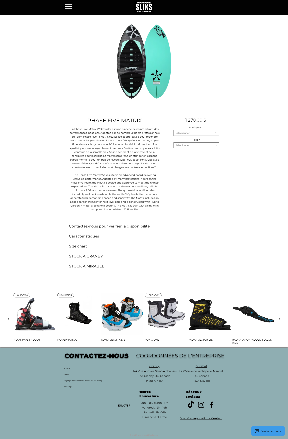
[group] (144, 319)
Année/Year (196, 127)
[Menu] (69, 6)
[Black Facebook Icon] (211, 405)
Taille (196, 139)
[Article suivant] (279, 319)
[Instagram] (201, 405)
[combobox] (196, 133)
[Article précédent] (9, 319)
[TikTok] (191, 405)
